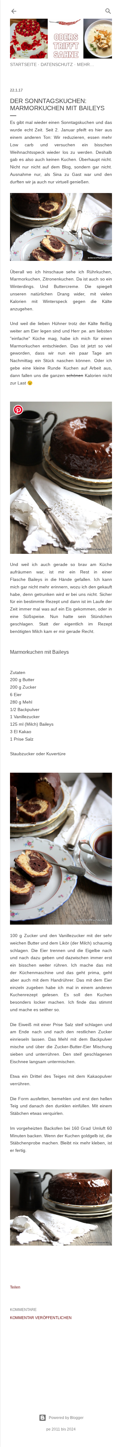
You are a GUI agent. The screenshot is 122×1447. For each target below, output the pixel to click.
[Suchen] (108, 10)
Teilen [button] (15, 1287)
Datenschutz (57, 64)
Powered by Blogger (66, 1418)
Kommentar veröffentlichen (41, 1318)
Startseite (23, 64)
